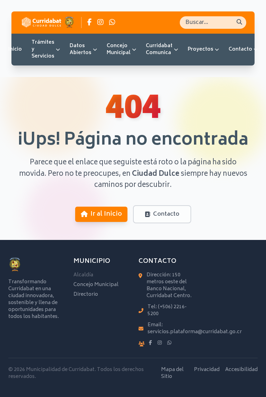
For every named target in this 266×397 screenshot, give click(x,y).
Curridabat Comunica (159, 49)
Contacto (240, 49)
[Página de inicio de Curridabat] (48, 22)
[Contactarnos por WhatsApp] (112, 22)
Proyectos (200, 49)
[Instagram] (160, 343)
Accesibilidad (241, 370)
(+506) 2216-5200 (167, 310)
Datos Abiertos (80, 49)
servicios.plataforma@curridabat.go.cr (195, 332)
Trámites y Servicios (43, 49)
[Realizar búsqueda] (239, 22)
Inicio (15, 49)
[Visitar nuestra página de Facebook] (89, 22)
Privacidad (207, 370)
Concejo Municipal (119, 49)
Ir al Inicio (106, 214)
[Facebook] (150, 343)
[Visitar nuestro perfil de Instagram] (100, 22)
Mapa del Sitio (172, 373)
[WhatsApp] (169, 343)
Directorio (85, 294)
